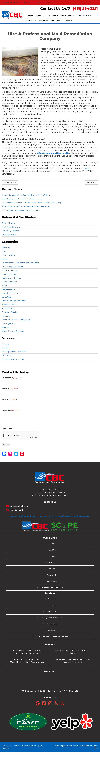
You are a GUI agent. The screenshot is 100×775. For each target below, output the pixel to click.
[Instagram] (51, 703)
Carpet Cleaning (8, 223)
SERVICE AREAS (67, 15)
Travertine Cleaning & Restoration (16, 320)
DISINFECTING (51, 611)
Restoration (51, 630)
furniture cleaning (9, 270)
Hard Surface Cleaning (11, 278)
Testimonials (51, 575)
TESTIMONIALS (84, 15)
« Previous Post (10, 182)
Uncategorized (8, 323)
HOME (30, 15)
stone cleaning (8, 308)
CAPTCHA (7, 428)
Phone (10, 388)
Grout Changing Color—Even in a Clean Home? (22, 199)
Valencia (5, 327)
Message (11, 410)
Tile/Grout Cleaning (10, 312)
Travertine (6, 316)
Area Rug (6, 248)
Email (9, 399)
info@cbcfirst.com (19, 506)
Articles (52, 569)
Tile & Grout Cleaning (11, 227)
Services (51, 556)
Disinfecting (7, 355)
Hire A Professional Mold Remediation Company (50, 36)
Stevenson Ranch (9, 304)
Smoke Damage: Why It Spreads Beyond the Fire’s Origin (26, 195)
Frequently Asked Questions (51, 587)
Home (51, 544)
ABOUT (31, 20)
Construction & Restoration (13, 359)
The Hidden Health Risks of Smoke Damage (21, 210)
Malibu (4, 286)
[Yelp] (57, 703)
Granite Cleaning (9, 274)
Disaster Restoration (10, 235)
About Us (51, 550)
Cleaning (5, 344)
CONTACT (69, 20)
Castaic (5, 259)
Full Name (11, 378)
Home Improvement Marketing (67, 746)
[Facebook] (45, 703)
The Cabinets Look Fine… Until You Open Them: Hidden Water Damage (32, 203)
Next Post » (92, 182)
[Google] (39, 703)
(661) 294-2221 (17, 510)
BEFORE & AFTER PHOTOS (50, 20)
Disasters (6, 348)
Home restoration (9, 282)
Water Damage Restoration (13, 331)
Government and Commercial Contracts (52, 636)
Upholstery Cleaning (10, 231)
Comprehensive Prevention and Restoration (20, 263)
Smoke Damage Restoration (14, 301)
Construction (52, 624)
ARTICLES (52, 15)
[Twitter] (62, 703)
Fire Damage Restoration (12, 267)
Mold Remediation (10, 293)
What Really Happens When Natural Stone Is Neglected (26, 206)
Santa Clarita (7, 297)
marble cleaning (8, 289)
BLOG (51, 562)
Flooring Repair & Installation (14, 352)
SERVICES (39, 15)
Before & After (51, 581)
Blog (4, 251)
